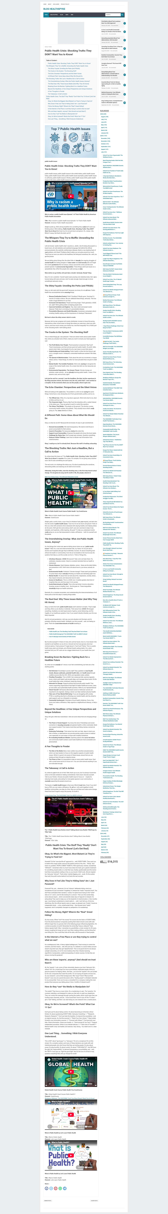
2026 (103, 114)
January (104, 133)
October (105, 144)
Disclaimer (56, 4)
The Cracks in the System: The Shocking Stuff (62, 71)
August (104, 116)
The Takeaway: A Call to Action (57, 94)
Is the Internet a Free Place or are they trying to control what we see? (69, 109)
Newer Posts (47, 1200)
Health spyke (54, 14)
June (103, 122)
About (49, 4)
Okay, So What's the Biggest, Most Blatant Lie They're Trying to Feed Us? (70, 101)
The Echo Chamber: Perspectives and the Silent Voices (64, 73)
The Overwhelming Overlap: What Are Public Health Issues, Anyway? (69, 81)
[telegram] (64, 1188)
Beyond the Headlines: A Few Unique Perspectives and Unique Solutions (70, 89)
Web (72, 14)
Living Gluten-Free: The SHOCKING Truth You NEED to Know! (63, 795)
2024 (103, 833)
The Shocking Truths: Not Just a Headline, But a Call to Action (65, 79)
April (104, 127)
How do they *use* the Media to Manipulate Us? (62, 114)
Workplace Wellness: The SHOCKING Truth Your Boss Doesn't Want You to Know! (69, 1098)
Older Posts (94, 1200)
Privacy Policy (65, 4)
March (104, 130)
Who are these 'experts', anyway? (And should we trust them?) (67, 111)
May (104, 125)
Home (44, 4)
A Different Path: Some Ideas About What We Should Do (65, 76)
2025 (103, 135)
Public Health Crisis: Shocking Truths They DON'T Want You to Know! (69, 63)
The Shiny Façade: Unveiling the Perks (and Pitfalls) (64, 68)
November (105, 141)
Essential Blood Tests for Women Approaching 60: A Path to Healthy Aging (111, 83)
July (104, 119)
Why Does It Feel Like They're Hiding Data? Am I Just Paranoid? (67, 103)
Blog (61, 14)
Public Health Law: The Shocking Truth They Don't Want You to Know (68, 631)
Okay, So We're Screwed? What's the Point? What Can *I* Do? (66, 116)
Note (67, 14)
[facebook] (46, 1188)
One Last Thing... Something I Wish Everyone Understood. (65, 119)
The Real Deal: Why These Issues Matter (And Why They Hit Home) (68, 84)
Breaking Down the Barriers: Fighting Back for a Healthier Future (67, 86)
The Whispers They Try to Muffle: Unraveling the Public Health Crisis (67, 66)
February (105, 828)
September (106, 146)
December (105, 138)
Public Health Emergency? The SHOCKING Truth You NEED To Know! (68, 634)
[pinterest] (55, 1188)
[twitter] (51, 1188)
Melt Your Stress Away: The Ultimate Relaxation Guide (61, 477)
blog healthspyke (54, 9)
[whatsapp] (60, 1188)
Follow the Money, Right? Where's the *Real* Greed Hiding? (66, 106)
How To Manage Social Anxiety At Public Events (62, 636)
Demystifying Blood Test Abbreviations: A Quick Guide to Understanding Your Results (110, 73)
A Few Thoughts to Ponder (56, 91)
